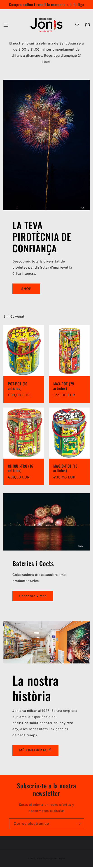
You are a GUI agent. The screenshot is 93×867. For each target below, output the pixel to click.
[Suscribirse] (79, 823)
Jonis (39, 858)
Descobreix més (32, 596)
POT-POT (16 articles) (18, 386)
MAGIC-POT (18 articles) (65, 468)
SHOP (26, 289)
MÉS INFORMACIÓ (35, 750)
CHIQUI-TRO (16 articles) (20, 468)
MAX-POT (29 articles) (63, 386)
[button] (6, 25)
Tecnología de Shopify (53, 858)
